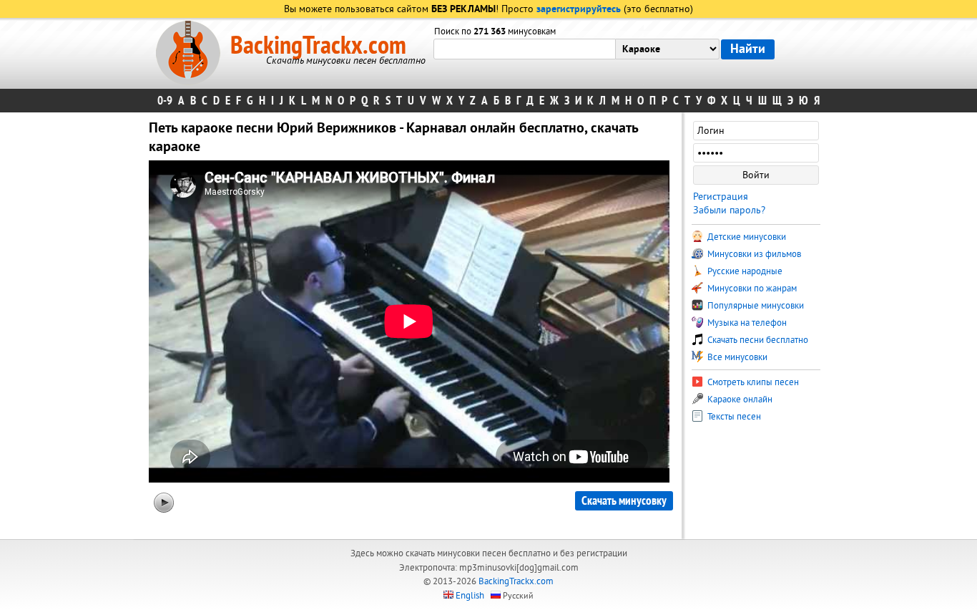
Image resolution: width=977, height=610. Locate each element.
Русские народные (743, 271)
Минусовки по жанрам (751, 289)
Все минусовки (736, 357)
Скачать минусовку (624, 501)
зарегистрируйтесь (578, 10)
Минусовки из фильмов (753, 254)
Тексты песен (733, 417)
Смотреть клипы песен (752, 382)
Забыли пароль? (729, 210)
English (470, 596)
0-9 (164, 100)
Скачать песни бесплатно (756, 340)
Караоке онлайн (738, 399)
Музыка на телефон (746, 323)
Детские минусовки (745, 237)
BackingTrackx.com (318, 46)
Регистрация (720, 196)
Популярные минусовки (754, 306)
